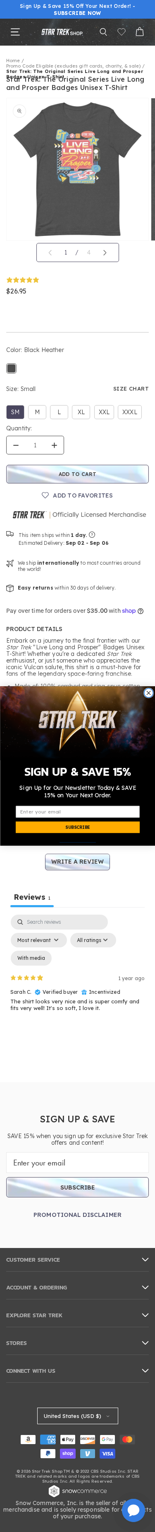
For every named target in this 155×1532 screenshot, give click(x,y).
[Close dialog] (148, 692)
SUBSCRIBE (77, 827)
